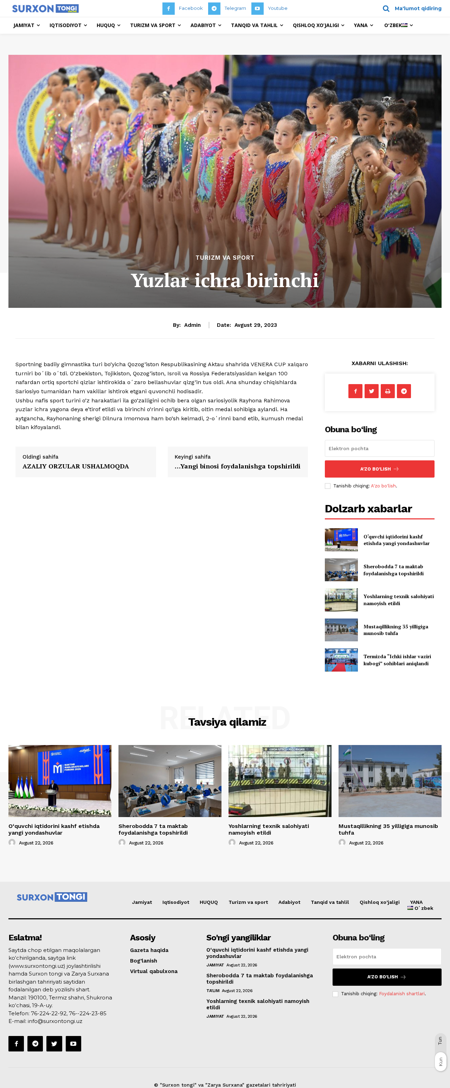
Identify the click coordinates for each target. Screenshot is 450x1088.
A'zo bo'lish (383, 485)
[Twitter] (372, 391)
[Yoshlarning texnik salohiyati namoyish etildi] (341, 599)
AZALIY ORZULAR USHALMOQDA (75, 466)
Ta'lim (212, 990)
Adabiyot (289, 902)
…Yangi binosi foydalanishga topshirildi (238, 466)
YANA (416, 902)
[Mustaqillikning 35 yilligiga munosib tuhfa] (341, 630)
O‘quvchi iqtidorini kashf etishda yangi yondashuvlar (397, 540)
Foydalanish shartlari (402, 993)
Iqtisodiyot (175, 902)
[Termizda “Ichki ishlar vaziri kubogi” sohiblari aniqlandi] (341, 659)
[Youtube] (257, 8)
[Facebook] (168, 8)
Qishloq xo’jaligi (380, 902)
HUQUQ (209, 902)
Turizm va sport (225, 258)
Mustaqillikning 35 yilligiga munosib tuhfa (396, 630)
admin (192, 325)
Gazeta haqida (149, 950)
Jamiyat (142, 902)
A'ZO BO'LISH (375, 469)
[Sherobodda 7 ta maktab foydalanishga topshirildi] (341, 569)
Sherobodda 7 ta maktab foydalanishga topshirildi (394, 570)
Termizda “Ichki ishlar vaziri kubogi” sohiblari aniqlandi (397, 660)
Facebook (191, 8)
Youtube (278, 8)
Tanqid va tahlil (330, 902)
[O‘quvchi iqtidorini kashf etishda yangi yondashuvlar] (341, 539)
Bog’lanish (143, 961)
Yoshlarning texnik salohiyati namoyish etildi (399, 600)
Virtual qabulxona (154, 971)
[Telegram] (214, 8)
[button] (410, 8)
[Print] (388, 391)
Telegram (235, 8)
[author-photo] (13, 843)
